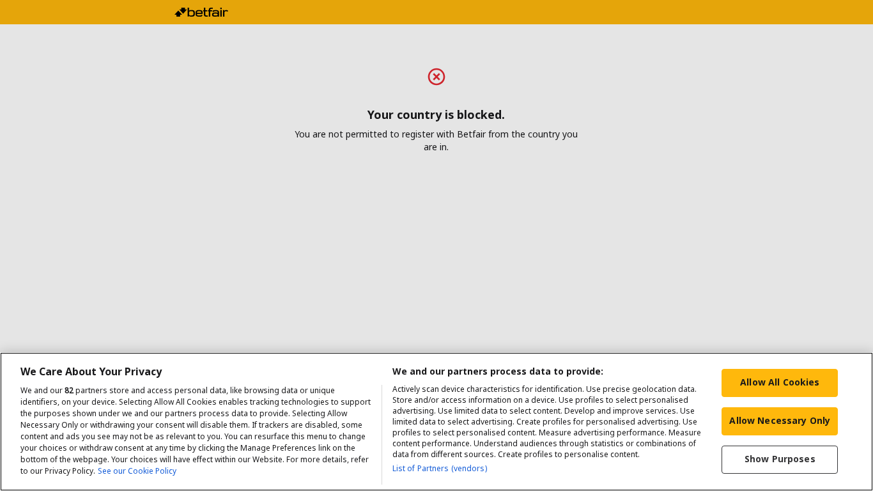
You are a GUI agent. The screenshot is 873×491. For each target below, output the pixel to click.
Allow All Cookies (779, 382)
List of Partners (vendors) (439, 468)
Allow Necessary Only (779, 420)
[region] (436, 421)
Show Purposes (780, 459)
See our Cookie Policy (137, 470)
